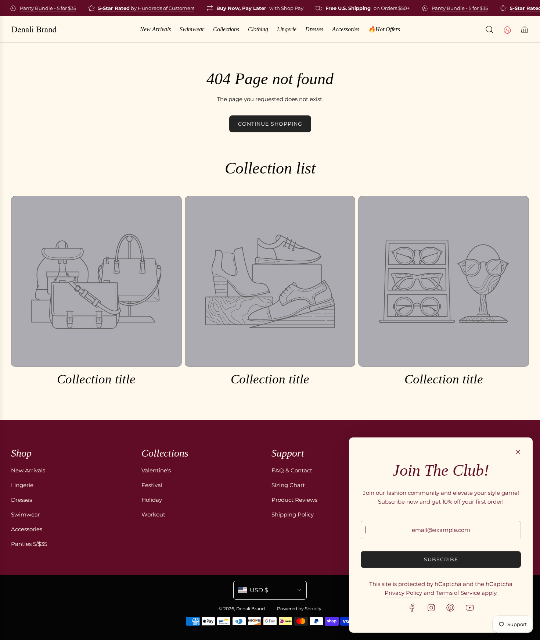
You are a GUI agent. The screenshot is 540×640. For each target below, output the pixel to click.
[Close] (518, 452)
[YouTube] (469, 607)
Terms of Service (458, 592)
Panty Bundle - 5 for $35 (42, 8)
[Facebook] (412, 607)
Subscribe (441, 559)
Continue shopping (270, 124)
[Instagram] (431, 607)
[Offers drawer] (507, 29)
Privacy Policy (403, 592)
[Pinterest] (450, 607)
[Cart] (524, 29)
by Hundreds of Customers (141, 8)
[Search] (489, 29)
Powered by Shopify (299, 608)
